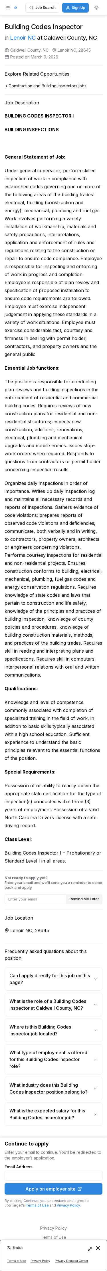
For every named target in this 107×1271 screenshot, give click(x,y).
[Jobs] (15, 7)
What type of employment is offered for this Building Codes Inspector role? (48, 1059)
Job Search (45, 7)
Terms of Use (37, 1205)
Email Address (19, 1167)
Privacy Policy (68, 1205)
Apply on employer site (50, 1189)
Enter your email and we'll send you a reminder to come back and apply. (53, 882)
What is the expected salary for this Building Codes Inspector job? (47, 1114)
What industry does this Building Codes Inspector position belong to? (48, 1088)
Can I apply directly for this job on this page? (49, 979)
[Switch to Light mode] (96, 8)
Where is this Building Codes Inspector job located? (40, 1030)
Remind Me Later (84, 898)
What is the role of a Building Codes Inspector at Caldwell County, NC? (47, 1004)
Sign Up (78, 7)
